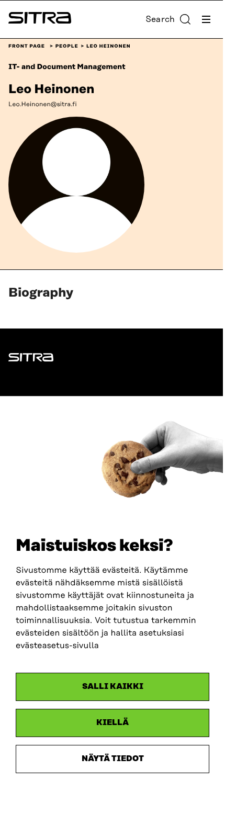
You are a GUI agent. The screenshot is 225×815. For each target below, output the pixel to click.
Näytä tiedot (113, 758)
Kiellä (112, 722)
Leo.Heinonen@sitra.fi (42, 104)
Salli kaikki (112, 686)
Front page (26, 46)
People (66, 46)
